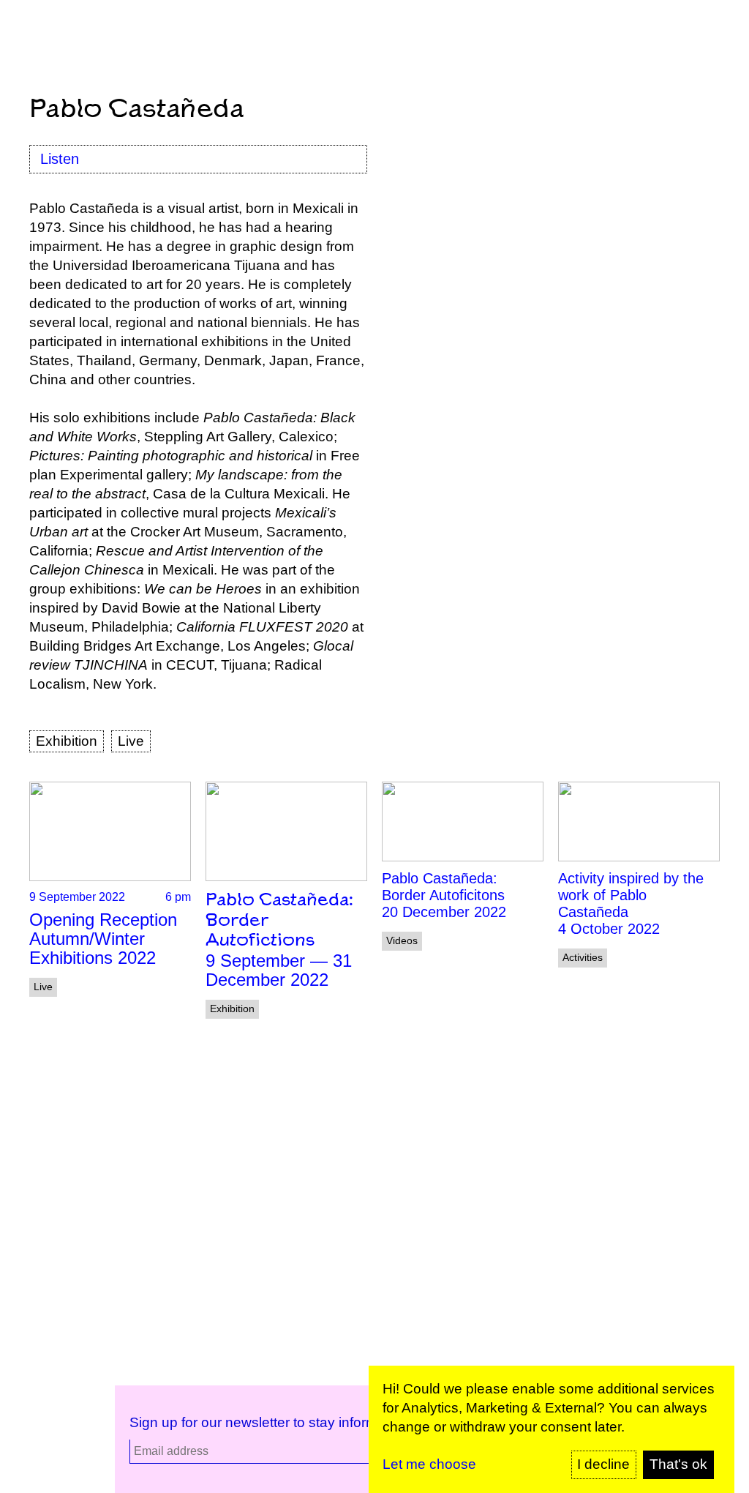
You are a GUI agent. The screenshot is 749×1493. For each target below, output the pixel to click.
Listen (59, 159)
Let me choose (429, 1464)
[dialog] (551, 1429)
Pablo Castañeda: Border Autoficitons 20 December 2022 (444, 895)
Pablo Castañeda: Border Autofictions (279, 920)
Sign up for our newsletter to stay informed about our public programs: (347, 1422)
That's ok (678, 1464)
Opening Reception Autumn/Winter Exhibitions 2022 (103, 939)
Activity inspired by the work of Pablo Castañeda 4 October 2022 (631, 903)
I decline (603, 1464)
